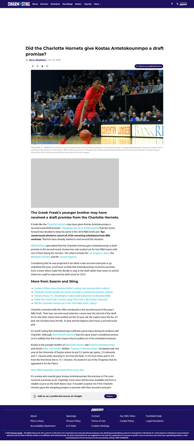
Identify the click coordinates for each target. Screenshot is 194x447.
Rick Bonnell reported (64, 334)
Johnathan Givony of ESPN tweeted (80, 228)
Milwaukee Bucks (74, 344)
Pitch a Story (37, 421)
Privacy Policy (73, 421)
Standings (68, 4)
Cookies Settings (100, 425)
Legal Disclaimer (155, 421)
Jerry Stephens (37, 60)
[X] (177, 4)
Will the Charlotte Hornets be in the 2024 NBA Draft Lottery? (65, 303)
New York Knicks (52, 348)
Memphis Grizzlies (40, 256)
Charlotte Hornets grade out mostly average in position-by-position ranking (73, 292)
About (33, 416)
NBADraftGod (38, 245)
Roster (78, 4)
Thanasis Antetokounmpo (84, 348)
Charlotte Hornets (56, 224)
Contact (95, 416)
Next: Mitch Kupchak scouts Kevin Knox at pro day (57, 369)
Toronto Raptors (68, 256)
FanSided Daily (154, 416)
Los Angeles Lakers (99, 253)
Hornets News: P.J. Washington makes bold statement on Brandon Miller (72, 295)
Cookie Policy (127, 421)
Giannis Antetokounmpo (102, 344)
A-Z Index (71, 425)
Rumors (44, 4)
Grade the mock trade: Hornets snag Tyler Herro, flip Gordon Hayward (70, 299)
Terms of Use (98, 421)
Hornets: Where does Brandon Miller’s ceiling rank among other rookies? (72, 288)
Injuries (87, 4)
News (35, 4)
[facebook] (172, 4)
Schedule (55, 4)
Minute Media (16, 433)
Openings (71, 416)
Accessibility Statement (42, 425)
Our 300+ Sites (127, 416)
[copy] (47, 66)
